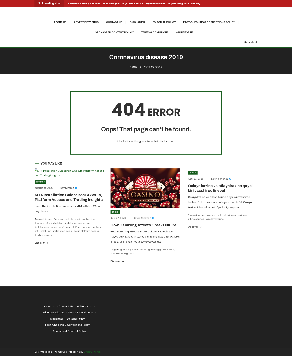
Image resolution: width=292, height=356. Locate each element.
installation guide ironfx (77, 223)
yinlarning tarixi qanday (185, 3)
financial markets (63, 219)
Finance (40, 181)
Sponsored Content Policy (114, 32)
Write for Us (184, 32)
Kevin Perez (67, 188)
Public (115, 211)
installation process (46, 227)
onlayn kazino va (226, 215)
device (48, 219)
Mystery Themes (93, 351)
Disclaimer (137, 22)
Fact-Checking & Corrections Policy (209, 22)
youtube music (134, 3)
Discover (40, 242)
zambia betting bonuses (85, 3)
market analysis (92, 227)
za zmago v (112, 3)
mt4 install (40, 231)
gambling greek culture (161, 249)
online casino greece (123, 253)
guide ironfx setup (85, 219)
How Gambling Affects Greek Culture (143, 225)
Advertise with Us (86, 22)
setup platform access (86, 231)
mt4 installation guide (60, 231)
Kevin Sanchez (142, 218)
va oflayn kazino (215, 219)
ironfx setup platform (70, 227)
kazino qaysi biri (206, 215)
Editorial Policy (164, 22)
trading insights (43, 235)
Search (249, 42)
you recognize (156, 3)
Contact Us (114, 22)
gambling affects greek (133, 249)
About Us (60, 22)
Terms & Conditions (154, 32)
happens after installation (49, 223)
